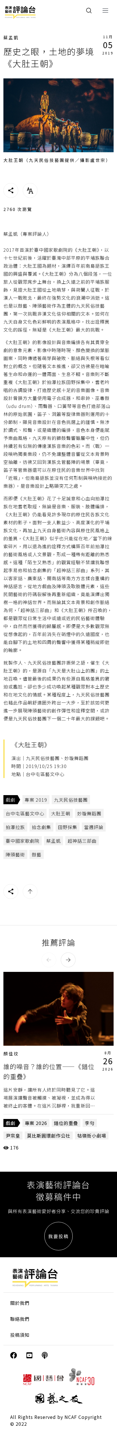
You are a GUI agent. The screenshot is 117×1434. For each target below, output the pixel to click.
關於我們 (20, 1302)
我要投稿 (58, 1236)
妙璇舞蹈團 (89, 813)
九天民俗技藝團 (71, 799)
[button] (48, 959)
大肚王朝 (60, 813)
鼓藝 (36, 854)
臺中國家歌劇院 (22, 840)
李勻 (90, 1123)
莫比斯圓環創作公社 (48, 1135)
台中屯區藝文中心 (25, 813)
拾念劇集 (41, 827)
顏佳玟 (11, 1054)
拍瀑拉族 (15, 827)
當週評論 (93, 827)
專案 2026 (36, 1123)
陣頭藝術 (15, 854)
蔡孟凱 (11, 37)
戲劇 (10, 799)
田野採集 (67, 827)
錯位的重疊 (66, 1123)
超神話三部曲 (82, 840)
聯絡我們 (20, 1318)
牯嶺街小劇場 (91, 1135)
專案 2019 (36, 799)
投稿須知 (20, 1334)
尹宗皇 (13, 1135)
